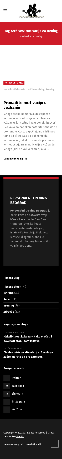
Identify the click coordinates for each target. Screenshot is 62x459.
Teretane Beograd (13, 444)
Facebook (18, 385)
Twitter (16, 378)
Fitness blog (37, 89)
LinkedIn (17, 393)
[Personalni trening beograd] (31, 10)
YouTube (17, 409)
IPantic (20, 436)
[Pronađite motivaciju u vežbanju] (31, 62)
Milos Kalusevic (16, 89)
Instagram (18, 401)
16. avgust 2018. (14, 83)
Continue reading (13, 158)
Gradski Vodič (34, 444)
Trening (50, 89)
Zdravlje (8, 311)
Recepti (8, 299)
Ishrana (8, 293)
